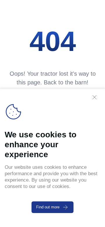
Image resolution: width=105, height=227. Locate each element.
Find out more (48, 207)
